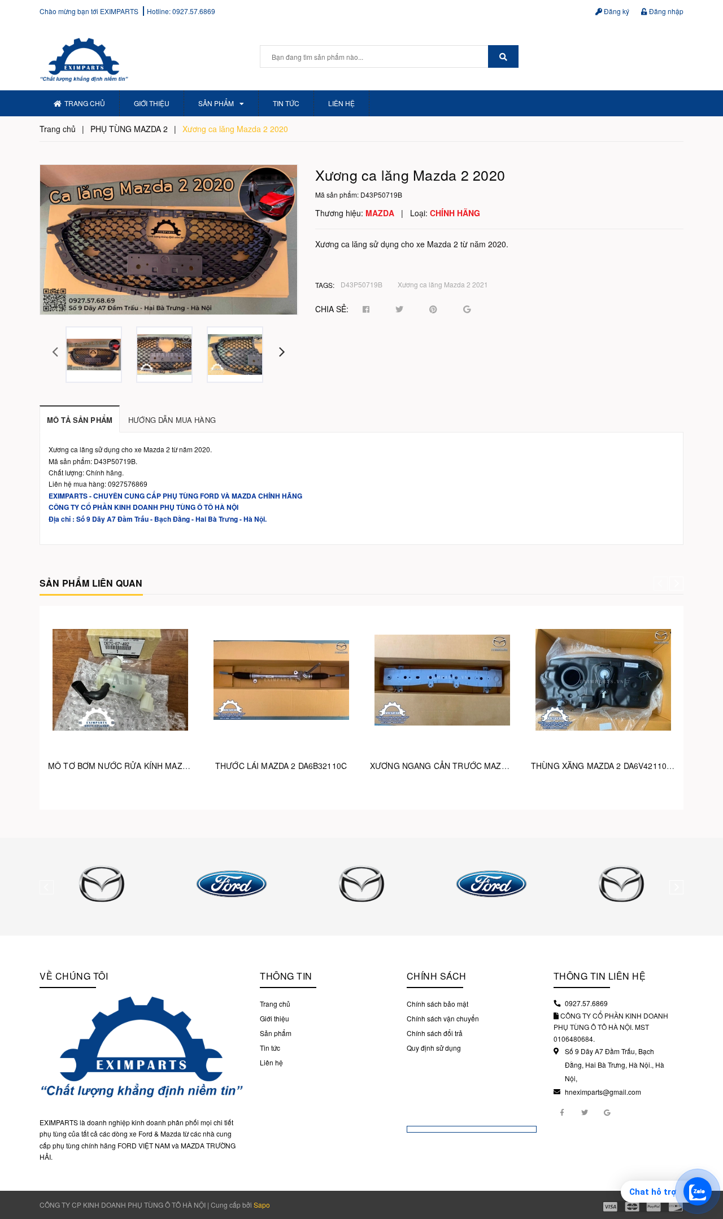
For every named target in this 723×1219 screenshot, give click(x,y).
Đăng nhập (665, 11)
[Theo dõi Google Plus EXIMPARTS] (607, 1111)
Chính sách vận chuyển (443, 1018)
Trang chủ (84, 103)
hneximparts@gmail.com (603, 1091)
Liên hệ (341, 103)
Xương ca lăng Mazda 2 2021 (443, 284)
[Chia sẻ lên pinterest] (433, 309)
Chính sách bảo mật (437, 1003)
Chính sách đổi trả (435, 1033)
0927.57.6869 (193, 11)
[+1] (467, 309)
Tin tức (286, 103)
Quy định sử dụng (434, 1047)
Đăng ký (615, 11)
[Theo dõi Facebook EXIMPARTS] (562, 1111)
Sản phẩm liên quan (91, 582)
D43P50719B (361, 284)
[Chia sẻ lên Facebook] (366, 309)
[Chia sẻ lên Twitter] (399, 309)
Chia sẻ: (332, 308)
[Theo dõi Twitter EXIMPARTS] (584, 1111)
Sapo (262, 1204)
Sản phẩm (216, 103)
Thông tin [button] (286, 975)
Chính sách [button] (437, 975)
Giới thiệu (151, 103)
